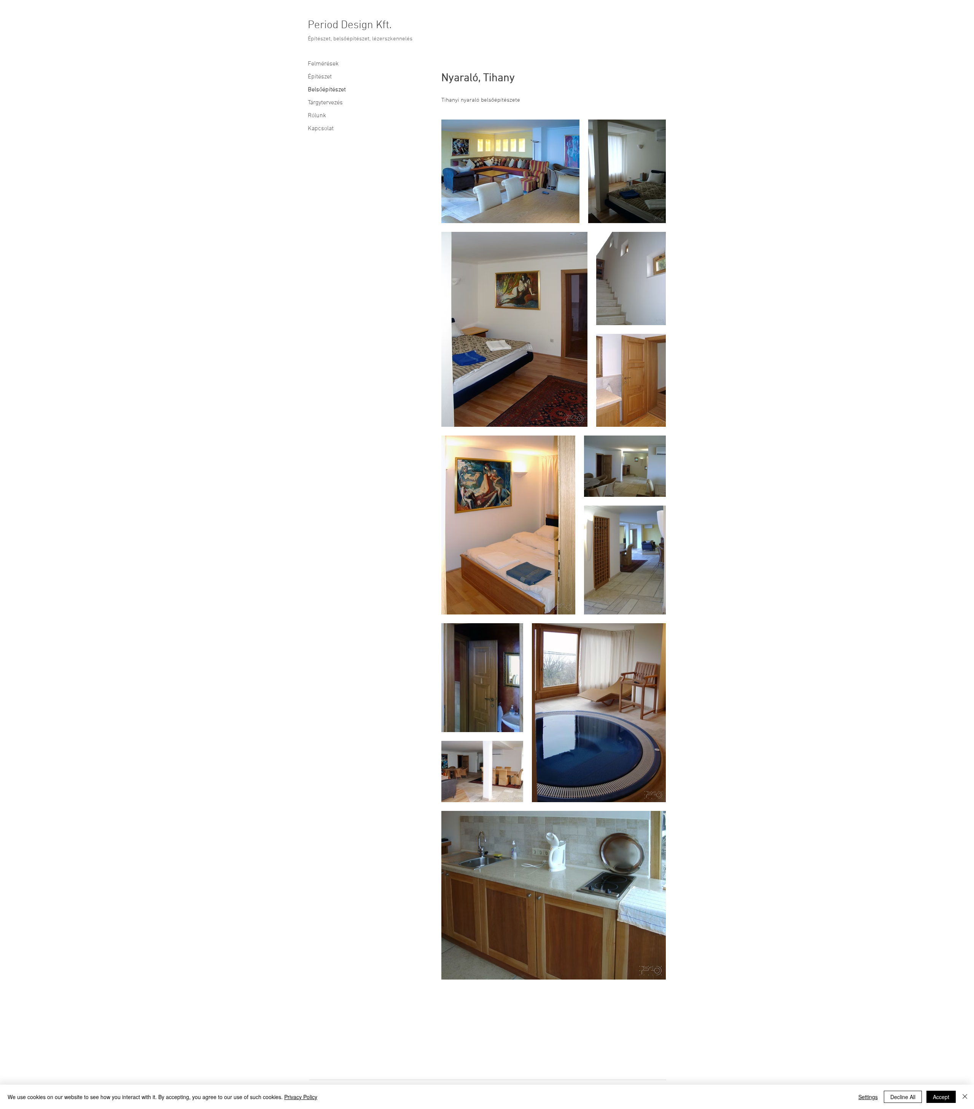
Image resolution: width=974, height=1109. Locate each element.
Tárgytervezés (325, 103)
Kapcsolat (321, 128)
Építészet (320, 77)
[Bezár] (964, 1097)
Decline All (902, 1097)
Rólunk (317, 116)
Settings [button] (868, 1097)
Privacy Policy (300, 1097)
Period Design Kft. (350, 25)
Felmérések (323, 64)
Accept (941, 1097)
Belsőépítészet (327, 90)
